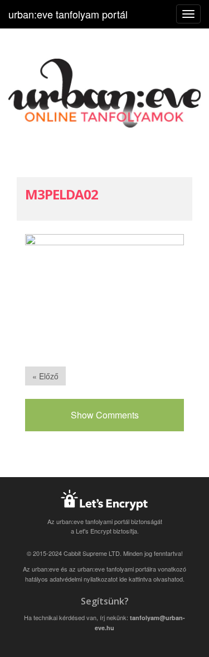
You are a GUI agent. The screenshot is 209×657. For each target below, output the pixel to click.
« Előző (45, 376)
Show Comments (105, 414)
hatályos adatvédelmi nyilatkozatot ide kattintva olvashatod (104, 578)
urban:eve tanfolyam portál (68, 14)
